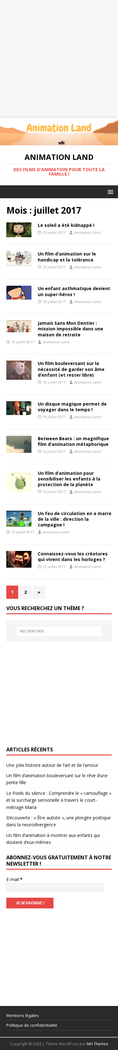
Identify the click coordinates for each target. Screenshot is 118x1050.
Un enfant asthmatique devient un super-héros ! (74, 291)
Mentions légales (22, 1015)
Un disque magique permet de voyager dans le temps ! (72, 407)
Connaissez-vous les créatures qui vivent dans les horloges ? (73, 556)
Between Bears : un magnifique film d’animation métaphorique (73, 441)
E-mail (14, 879)
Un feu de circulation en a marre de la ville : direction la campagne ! (74, 519)
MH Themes (97, 1044)
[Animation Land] (59, 141)
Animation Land (87, 232)
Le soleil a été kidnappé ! (66, 225)
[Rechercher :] (59, 631)
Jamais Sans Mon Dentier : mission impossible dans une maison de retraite (70, 328)
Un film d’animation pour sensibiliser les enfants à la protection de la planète (69, 478)
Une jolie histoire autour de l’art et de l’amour (52, 765)
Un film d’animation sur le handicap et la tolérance (67, 256)
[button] (109, 191)
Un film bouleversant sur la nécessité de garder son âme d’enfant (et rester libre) (71, 369)
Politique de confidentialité (31, 1025)
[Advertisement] (59, 59)
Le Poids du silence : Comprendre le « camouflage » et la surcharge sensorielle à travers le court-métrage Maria (58, 800)
